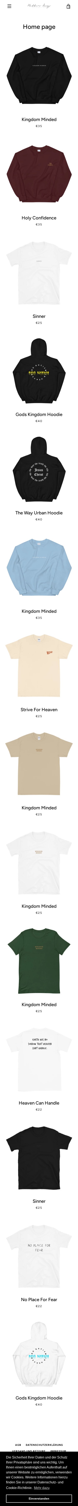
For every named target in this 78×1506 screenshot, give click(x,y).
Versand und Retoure (29, 1451)
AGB (18, 1445)
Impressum (58, 1451)
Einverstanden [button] (39, 1498)
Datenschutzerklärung (44, 1445)
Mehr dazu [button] (42, 1488)
